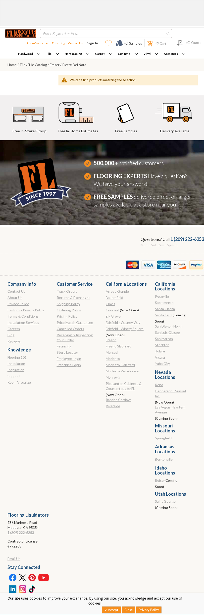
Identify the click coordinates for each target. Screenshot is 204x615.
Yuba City (162, 363)
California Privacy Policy (25, 310)
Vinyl (147, 54)
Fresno (111, 340)
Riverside (113, 406)
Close (128, 610)
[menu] (102, 54)
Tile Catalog (38, 65)
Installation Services (23, 322)
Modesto (113, 358)
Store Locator (67, 352)
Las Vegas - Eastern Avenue (170, 409)
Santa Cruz (163, 315)
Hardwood (25, 54)
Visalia (160, 357)
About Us (14, 297)
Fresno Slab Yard (118, 346)
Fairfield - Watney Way (123, 322)
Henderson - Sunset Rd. (170, 393)
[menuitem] (29, 54)
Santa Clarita (165, 309)
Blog (10, 335)
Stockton (162, 345)
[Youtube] (43, 577)
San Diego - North (169, 326)
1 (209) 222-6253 (187, 239)
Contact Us (75, 43)
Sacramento (164, 302)
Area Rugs (171, 54)
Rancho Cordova (118, 400)
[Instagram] (22, 589)
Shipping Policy (68, 304)
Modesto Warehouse (122, 371)
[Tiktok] (32, 589)
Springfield (163, 438)
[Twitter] (22, 577)
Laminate (124, 54)
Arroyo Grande (117, 291)
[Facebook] (12, 577)
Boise (159, 480)
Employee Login (69, 358)
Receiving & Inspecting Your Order (75, 337)
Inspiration (15, 370)
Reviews (14, 341)
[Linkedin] (12, 589)
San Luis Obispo (167, 332)
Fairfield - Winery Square (125, 329)
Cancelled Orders (70, 329)
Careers (13, 329)
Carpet (100, 54)
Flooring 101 (17, 357)
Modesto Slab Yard (120, 365)
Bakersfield (114, 297)
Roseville (162, 296)
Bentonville (164, 459)
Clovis (110, 304)
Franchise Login (69, 365)
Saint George (165, 501)
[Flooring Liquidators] (20, 33)
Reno (159, 385)
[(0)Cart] (147, 43)
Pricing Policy (67, 316)
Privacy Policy (18, 304)
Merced (112, 352)
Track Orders (67, 291)
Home (12, 65)
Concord (112, 310)
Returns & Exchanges (73, 297)
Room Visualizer (38, 43)
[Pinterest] (32, 577)
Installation (16, 363)
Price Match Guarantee (75, 322)
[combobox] (106, 33)
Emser (55, 65)
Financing (58, 43)
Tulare (160, 351)
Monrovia (113, 377)
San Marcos (164, 339)
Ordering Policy (69, 310)
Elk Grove (113, 316)
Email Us (13, 558)
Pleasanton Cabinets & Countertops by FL (124, 386)
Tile (48, 54)
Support (13, 376)
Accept (112, 610)
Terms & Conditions (23, 316)
